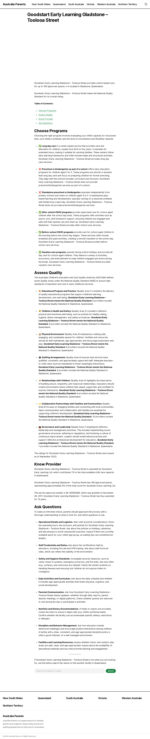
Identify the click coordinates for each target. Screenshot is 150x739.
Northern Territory (13, 705)
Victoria (102, 698)
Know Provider (46, 119)
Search (111, 671)
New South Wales (13, 698)
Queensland (44, 698)
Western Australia (132, 698)
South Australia (74, 698)
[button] (146, 4)
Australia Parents (14, 4)
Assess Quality (46, 115)
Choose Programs (47, 110)
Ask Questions (46, 123)
